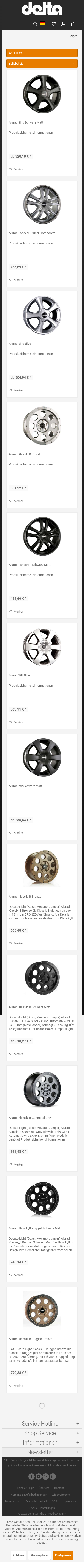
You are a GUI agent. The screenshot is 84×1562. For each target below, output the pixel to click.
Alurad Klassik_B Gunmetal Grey (30, 1117)
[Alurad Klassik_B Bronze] (42, 868)
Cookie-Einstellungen (42, 1508)
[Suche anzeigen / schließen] (35, 23)
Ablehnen (18, 1555)
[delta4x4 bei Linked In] (53, 1477)
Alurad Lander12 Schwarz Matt (30, 565)
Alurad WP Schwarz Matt (25, 786)
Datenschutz (13, 1501)
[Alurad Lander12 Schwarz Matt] (42, 536)
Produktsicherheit (36, 1501)
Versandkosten (66, 1460)
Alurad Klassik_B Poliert (24, 454)
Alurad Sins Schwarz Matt (26, 122)
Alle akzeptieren (39, 1555)
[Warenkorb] (72, 23)
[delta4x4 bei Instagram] (45, 1477)
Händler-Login (25, 1488)
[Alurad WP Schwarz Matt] (42, 757)
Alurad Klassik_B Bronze (25, 896)
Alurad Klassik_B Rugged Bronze (30, 1339)
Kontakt (59, 1488)
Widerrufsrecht (61, 1494)
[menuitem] (10, 23)
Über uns (44, 1488)
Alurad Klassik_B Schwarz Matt (29, 1007)
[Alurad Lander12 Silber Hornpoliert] (42, 204)
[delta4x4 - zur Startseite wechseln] (42, 8)
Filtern (18, 53)
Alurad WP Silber (20, 675)
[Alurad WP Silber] (42, 647)
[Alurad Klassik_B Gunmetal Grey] (42, 1089)
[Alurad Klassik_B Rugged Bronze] (42, 1310)
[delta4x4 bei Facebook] (31, 1477)
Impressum (69, 1501)
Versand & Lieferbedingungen (29, 1494)
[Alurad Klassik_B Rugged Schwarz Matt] (42, 1199)
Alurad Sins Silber (20, 343)
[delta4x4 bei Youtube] (38, 1477)
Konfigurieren (63, 1555)
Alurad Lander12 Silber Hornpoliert (32, 233)
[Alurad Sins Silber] (42, 315)
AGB (54, 1501)
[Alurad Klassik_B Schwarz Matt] (42, 978)
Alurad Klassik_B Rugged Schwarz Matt (35, 1228)
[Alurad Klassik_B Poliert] (42, 425)
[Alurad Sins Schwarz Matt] (42, 94)
